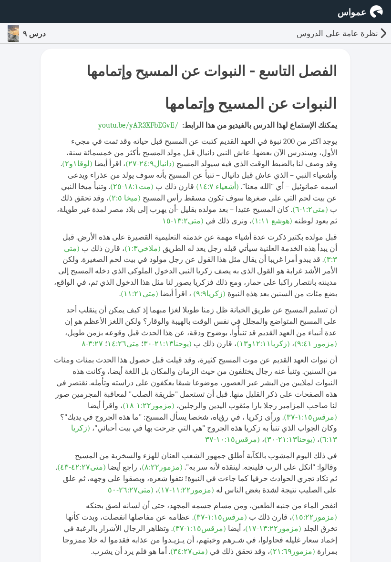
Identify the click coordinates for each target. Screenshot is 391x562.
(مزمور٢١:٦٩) (292, 551)
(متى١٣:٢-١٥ (183, 221)
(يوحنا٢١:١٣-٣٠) (289, 439)
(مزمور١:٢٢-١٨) (149, 405)
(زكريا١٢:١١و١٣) (263, 344)
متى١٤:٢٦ (123, 344)
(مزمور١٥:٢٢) (314, 517)
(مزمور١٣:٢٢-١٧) (273, 528)
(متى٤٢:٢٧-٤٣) (81, 467)
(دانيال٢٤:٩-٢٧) (150, 164)
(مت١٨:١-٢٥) (132, 186)
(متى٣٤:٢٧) (189, 551)
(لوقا (85, 164)
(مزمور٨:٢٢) (162, 467)
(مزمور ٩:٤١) (315, 344)
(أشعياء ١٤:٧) (217, 186)
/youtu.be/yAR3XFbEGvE (138, 125)
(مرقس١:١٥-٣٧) (310, 417)
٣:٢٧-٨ (92, 344)
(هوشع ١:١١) (272, 221)
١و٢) (69, 164)
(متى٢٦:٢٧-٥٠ (131, 490)
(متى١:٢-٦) (310, 209)
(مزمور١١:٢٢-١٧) (186, 490)
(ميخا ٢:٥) (125, 198)
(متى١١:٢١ (140, 294)
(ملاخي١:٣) (142, 248)
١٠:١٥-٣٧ (220, 439)
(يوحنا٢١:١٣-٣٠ (168, 344)
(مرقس (232, 439)
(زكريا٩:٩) (209, 294)
